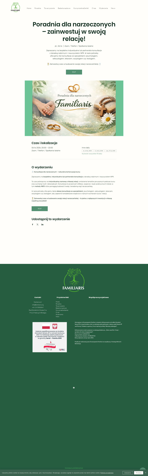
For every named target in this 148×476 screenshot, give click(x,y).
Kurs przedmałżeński (62, 310)
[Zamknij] (145, 472)
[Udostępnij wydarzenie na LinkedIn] (42, 224)
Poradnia (58, 304)
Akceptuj (138, 473)
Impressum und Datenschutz (74, 468)
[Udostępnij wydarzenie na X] (37, 224)
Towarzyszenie (60, 306)
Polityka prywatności (106, 473)
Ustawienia (127, 473)
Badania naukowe (61, 308)
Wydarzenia (59, 314)
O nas (57, 312)
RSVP (74, 72)
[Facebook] (74, 388)
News (57, 316)
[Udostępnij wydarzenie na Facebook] (33, 224)
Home (58, 302)
